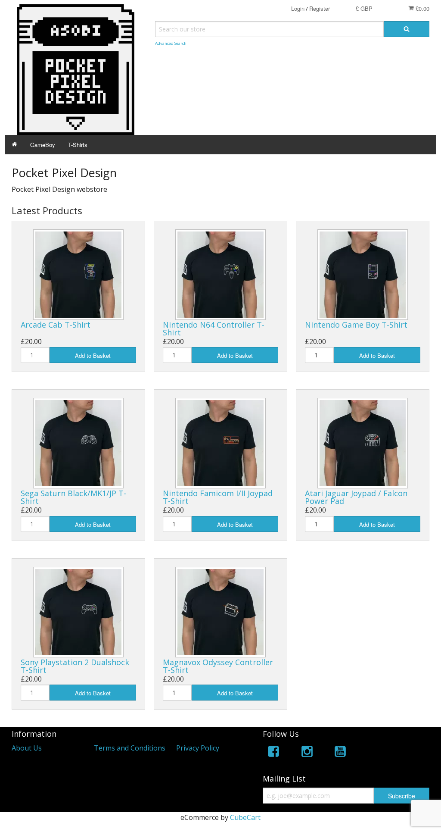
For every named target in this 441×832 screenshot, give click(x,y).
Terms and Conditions (129, 748)
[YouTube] (340, 753)
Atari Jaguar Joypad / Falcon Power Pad (356, 497)
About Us (27, 748)
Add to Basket (93, 355)
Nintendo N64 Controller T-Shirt (213, 328)
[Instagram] (307, 753)
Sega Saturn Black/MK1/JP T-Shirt (73, 497)
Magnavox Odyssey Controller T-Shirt (218, 666)
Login (297, 8)
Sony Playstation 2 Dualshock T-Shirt (75, 666)
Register (319, 8)
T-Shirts (77, 145)
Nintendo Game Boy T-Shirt (356, 324)
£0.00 (421, 8)
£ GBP (364, 8)
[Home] (14, 144)
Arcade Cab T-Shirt (55, 324)
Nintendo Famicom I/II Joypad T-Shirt (218, 497)
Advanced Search (170, 43)
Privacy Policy (197, 748)
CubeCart (245, 817)
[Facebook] (273, 753)
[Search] (406, 29)
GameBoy (42, 145)
